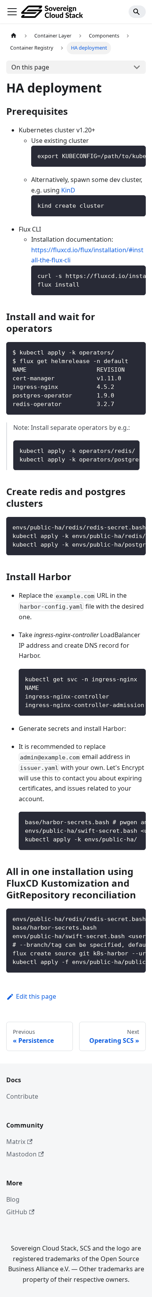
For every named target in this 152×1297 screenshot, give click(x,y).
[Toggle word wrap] (122, 155)
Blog (12, 1199)
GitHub (16, 1212)
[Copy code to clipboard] (136, 155)
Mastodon (21, 1154)
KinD (68, 190)
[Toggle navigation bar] (12, 12)
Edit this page (36, 996)
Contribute (22, 1096)
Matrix (15, 1141)
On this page (30, 67)
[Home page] (13, 36)
